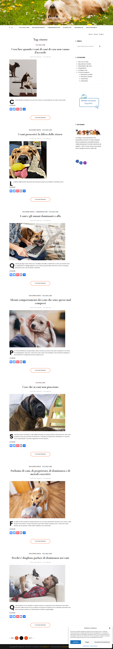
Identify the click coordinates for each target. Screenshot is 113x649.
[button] (110, 628)
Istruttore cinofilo (86, 77)
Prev (12, 638)
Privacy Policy (93, 646)
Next (30, 638)
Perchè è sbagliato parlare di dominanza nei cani (40, 558)
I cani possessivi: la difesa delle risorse (40, 134)
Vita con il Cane (24, 27)
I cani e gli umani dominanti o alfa (40, 216)
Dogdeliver (56, 17)
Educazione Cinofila (38, 27)
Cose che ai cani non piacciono (40, 387)
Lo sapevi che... (83, 70)
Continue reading (40, 117)
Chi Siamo (81, 125)
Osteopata (84, 81)
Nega (87, 642)
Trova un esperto (91, 27)
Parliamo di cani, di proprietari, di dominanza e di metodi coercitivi (40, 472)
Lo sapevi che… (67, 27)
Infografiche (79, 27)
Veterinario (84, 79)
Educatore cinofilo (87, 74)
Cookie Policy (86, 646)
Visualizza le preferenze (102, 642)
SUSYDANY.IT (46, 647)
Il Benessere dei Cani (54, 27)
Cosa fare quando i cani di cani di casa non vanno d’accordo (40, 50)
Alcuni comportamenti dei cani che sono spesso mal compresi (40, 301)
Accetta (75, 642)
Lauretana (48, 56)
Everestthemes (66, 647)
